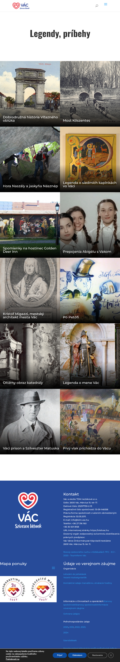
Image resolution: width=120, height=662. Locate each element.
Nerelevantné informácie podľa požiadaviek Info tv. (90, 648)
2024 (65, 632)
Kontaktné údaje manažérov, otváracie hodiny (87, 583)
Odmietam (77, 655)
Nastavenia (97, 655)
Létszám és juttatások (74, 574)
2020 (65, 627)
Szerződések (70, 640)
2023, (83, 627)
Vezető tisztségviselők (75, 577)
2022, (77, 627)
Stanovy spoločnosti (86, 604)
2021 (71, 627)
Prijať (59, 655)
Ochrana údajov (71, 613)
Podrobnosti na (12, 659)
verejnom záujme (75, 608)
